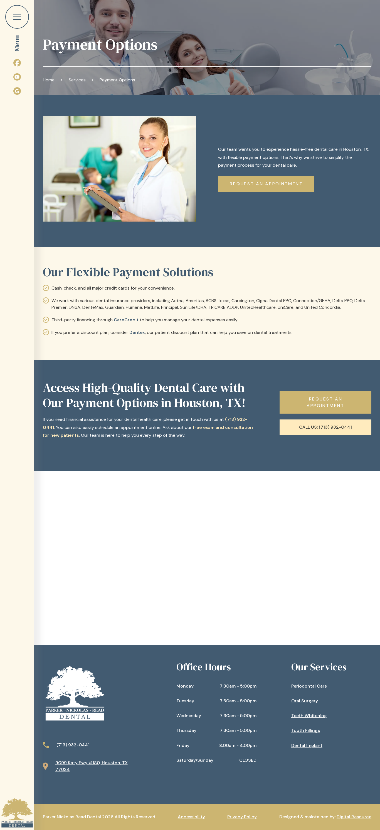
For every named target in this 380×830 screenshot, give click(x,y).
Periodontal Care (309, 686)
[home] (17, 813)
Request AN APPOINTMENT (266, 184)
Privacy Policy (242, 817)
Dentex (137, 332)
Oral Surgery (304, 701)
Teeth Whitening (309, 716)
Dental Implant (306, 745)
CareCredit (127, 320)
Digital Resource (354, 817)
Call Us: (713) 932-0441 (325, 427)
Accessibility (191, 817)
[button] (17, 26)
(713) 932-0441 (73, 745)
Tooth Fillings (305, 730)
